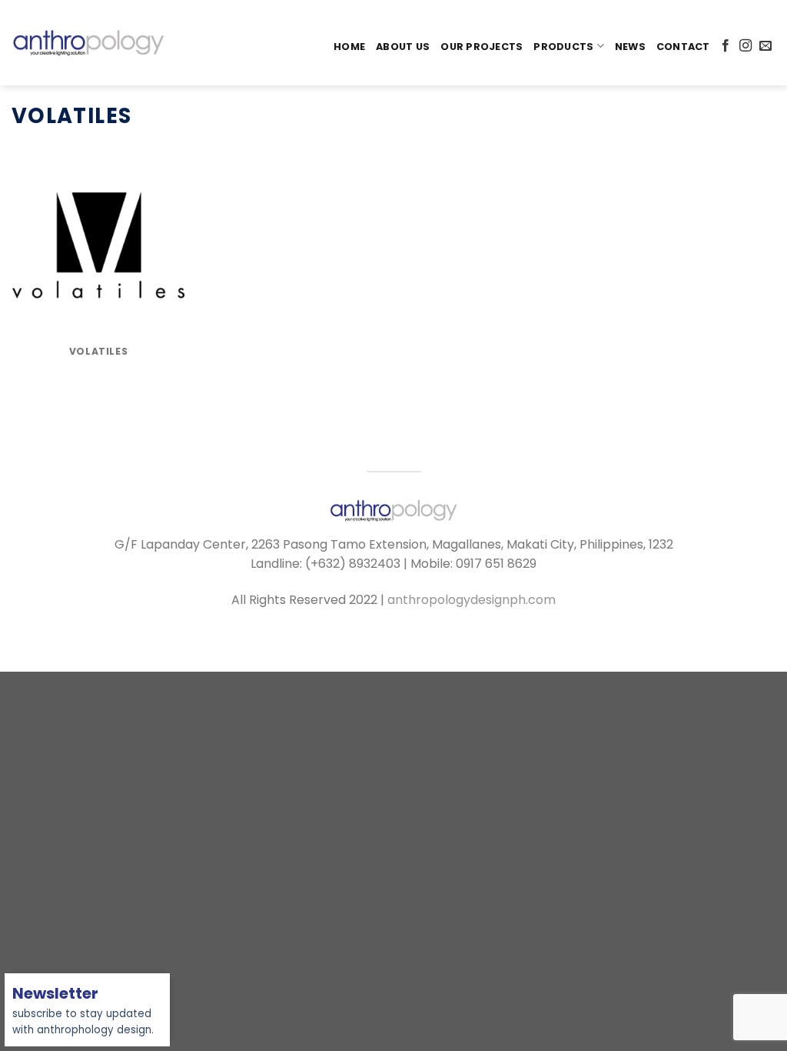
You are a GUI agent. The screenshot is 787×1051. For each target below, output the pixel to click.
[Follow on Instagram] (745, 46)
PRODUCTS (563, 46)
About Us (403, 46)
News (630, 46)
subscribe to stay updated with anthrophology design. (83, 1012)
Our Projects (481, 46)
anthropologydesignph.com (471, 600)
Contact (683, 46)
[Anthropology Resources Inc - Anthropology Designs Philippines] (88, 42)
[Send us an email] (765, 46)
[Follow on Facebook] (725, 46)
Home (349, 46)
